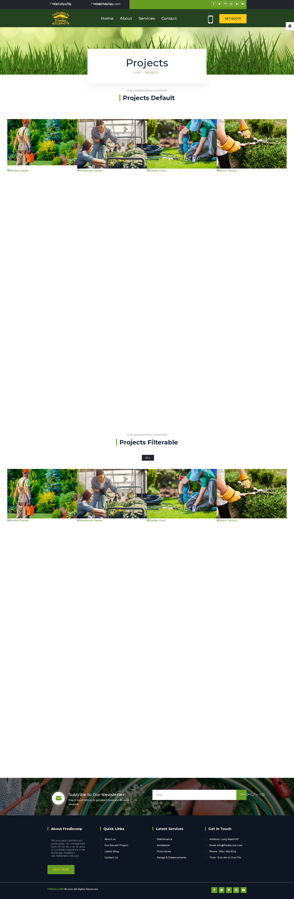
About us (110, 839)
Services (147, 18)
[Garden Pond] (182, 296)
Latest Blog (111, 851)
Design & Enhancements (171, 857)
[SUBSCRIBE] (241, 795)
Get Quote (233, 18)
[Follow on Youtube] (242, 4)
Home (107, 18)
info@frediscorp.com (107, 4)
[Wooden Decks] (42, 142)
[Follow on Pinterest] (225, 4)
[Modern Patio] (252, 144)
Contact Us (111, 857)
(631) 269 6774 (62, 4)
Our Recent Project (116, 845)
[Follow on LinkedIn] (237, 4)
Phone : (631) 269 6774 (222, 851)
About (126, 18)
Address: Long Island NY (224, 839)
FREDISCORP (55, 889)
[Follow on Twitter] (219, 4)
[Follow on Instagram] (231, 4)
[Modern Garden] (42, 296)
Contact (169, 18)
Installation (163, 845)
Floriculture (164, 851)
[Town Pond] (182, 144)
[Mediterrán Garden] (112, 296)
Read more (61, 869)
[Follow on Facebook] (213, 4)
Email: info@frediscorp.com (225, 845)
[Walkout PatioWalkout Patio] (112, 144)
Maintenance (164, 839)
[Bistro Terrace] (252, 296)
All (148, 457)
